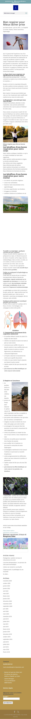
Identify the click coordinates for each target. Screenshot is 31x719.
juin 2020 (5, 609)
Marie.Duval (8, 27)
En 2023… (5, 574)
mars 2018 (6, 649)
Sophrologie (6, 31)
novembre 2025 (7, 581)
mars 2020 (6, 614)
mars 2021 (6, 593)
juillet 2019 (6, 621)
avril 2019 (6, 626)
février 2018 (6, 652)
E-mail (5, 697)
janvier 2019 (6, 631)
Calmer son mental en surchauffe (12, 567)
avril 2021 (6, 591)
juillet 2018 (6, 644)
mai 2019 (5, 624)
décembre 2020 (7, 601)
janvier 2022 (6, 588)
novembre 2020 (7, 604)
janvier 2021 (6, 598)
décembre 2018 (7, 634)
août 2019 (6, 619)
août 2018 (6, 642)
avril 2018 (6, 647)
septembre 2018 (7, 639)
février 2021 (6, 596)
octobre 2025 (6, 583)
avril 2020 (6, 611)
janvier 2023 (6, 586)
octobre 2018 (6, 637)
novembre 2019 (7, 616)
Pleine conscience (19, 29)
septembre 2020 (7, 606)
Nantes (11, 29)
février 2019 (6, 629)
